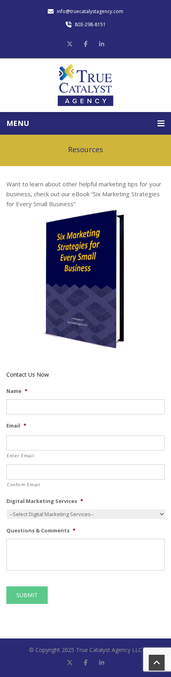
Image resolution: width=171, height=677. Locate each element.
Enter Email (20, 455)
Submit (27, 595)
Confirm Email (23, 484)
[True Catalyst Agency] (85, 85)
